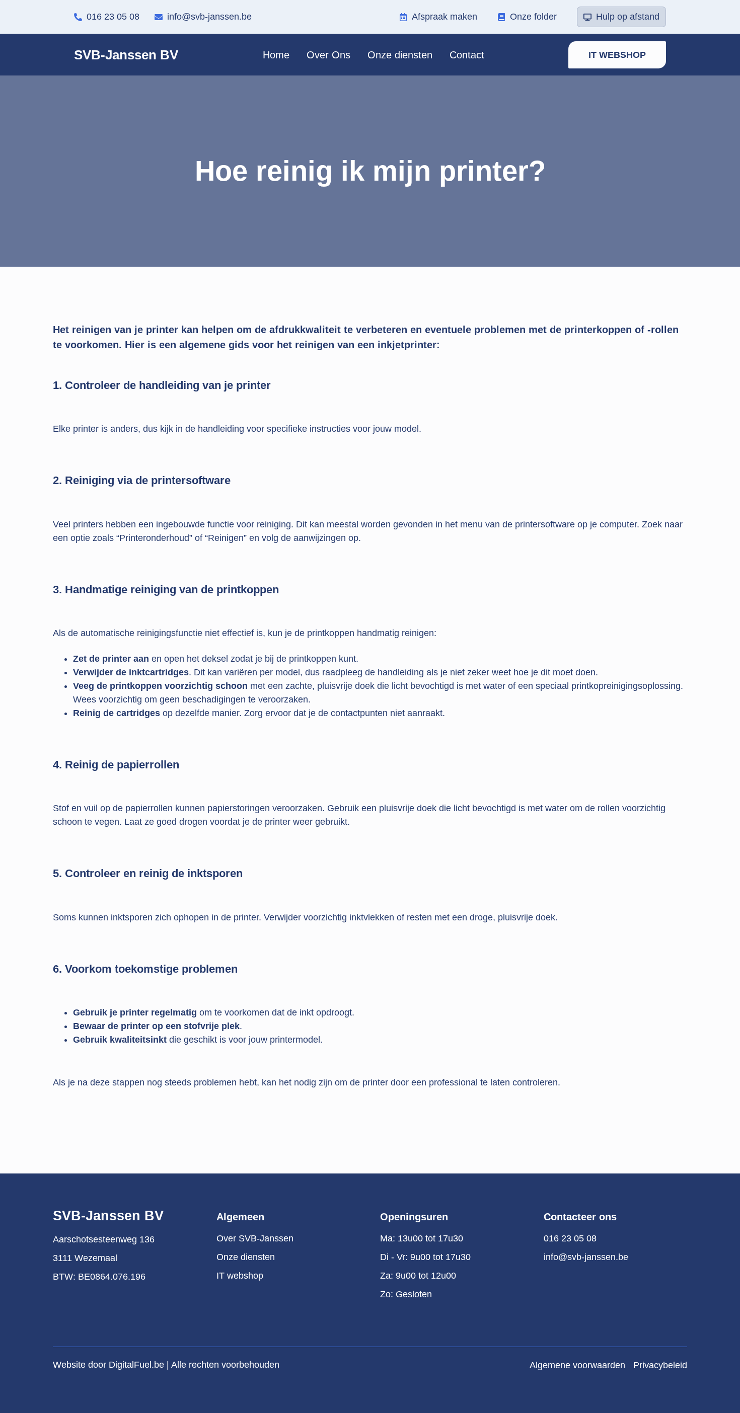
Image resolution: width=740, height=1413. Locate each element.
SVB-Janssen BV (126, 54)
